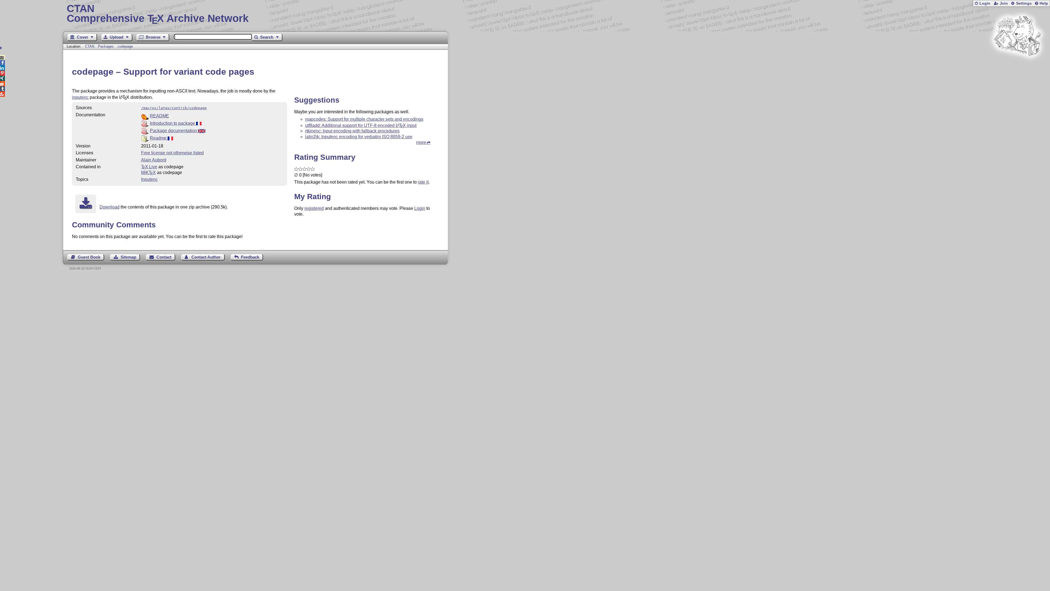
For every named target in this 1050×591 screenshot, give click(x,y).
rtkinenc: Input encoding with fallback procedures (352, 131)
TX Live (149, 166)
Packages (106, 46)
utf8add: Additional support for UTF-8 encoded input (360, 125)
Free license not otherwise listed (172, 152)
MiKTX (148, 172)
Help (1044, 3)
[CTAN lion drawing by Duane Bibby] (1017, 66)
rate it (423, 182)
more (421, 142)
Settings (1024, 3)
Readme (159, 138)
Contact (163, 257)
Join (1004, 3)
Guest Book (89, 257)
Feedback (250, 257)
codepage (125, 46)
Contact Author (206, 257)
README (159, 116)
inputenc (80, 97)
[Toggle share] (1, 48)
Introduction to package (173, 123)
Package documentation (174, 130)
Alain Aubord (153, 160)
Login (984, 3)
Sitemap (128, 257)
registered (314, 208)
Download (109, 207)
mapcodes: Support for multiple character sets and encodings (364, 119)
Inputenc (149, 179)
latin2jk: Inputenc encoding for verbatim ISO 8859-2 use (358, 136)
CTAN (89, 46)
